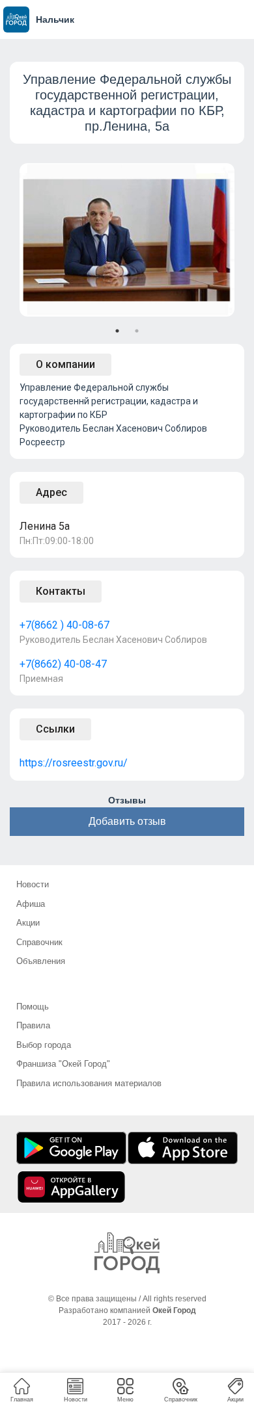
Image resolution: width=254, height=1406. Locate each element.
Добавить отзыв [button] (127, 821)
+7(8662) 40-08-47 (63, 664)
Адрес (51, 492)
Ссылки (55, 729)
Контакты (60, 591)
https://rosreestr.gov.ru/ (74, 763)
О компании (65, 364)
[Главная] (127, 1252)
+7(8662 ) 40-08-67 (64, 625)
